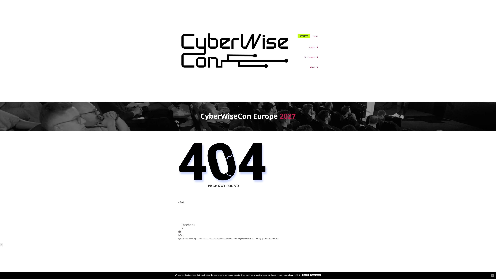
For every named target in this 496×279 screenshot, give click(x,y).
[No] (492, 275)
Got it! (305, 275)
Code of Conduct (271, 238)
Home (315, 36)
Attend (312, 47)
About (312, 67)
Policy (258, 238)
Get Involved (309, 57)
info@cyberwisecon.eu (244, 238)
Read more (315, 275)
